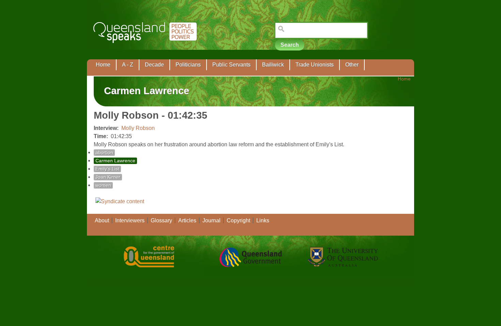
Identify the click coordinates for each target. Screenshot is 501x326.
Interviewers (130, 220)
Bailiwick (273, 65)
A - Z (127, 65)
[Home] (146, 48)
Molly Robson (138, 128)
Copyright (238, 220)
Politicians (188, 65)
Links (262, 220)
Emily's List (107, 169)
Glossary (161, 220)
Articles (187, 220)
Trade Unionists (314, 65)
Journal (211, 220)
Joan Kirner (107, 177)
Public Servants (231, 65)
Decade (154, 65)
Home (103, 65)
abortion (104, 152)
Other (352, 65)
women (103, 185)
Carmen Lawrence (115, 160)
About (102, 220)
